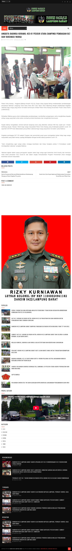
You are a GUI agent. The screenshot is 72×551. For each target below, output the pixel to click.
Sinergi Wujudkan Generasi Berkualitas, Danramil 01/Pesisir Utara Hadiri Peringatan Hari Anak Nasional (40, 368)
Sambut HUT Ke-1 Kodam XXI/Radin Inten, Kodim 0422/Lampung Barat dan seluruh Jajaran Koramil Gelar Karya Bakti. (40, 335)
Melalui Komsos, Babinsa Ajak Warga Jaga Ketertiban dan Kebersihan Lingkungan (37, 342)
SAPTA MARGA (16, 375)
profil (4, 441)
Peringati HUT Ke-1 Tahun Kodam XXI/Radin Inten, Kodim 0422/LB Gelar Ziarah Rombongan (40, 478)
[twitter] (65, 2)
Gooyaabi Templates (52, 548)
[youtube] (70, 2)
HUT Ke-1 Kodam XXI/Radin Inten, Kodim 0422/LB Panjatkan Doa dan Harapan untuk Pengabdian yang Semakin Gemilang (37, 319)
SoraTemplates (44, 548)
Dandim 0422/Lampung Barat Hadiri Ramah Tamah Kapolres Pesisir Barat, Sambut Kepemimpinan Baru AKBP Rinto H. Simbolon (38, 501)
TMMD (4, 444)
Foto (4, 429)
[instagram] (67, 2)
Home (4, 28)
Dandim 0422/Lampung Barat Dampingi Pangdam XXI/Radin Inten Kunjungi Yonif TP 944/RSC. (41, 326)
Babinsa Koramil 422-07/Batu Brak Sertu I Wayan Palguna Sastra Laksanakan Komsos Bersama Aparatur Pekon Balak (39, 360)
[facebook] (62, 2)
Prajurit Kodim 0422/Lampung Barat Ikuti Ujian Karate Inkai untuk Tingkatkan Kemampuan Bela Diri (40, 351)
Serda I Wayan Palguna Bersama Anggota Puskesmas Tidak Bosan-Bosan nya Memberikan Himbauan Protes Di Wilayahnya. (39, 311)
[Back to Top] (69, 548)
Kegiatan (5, 432)
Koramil (5, 435)
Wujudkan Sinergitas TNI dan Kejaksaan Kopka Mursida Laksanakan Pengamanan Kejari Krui (40, 383)
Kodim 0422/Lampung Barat (16, 548)
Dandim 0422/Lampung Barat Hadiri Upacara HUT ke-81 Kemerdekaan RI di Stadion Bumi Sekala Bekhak (39, 463)
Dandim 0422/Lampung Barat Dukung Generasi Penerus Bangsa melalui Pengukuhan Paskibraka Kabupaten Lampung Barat (38, 509)
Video (4, 447)
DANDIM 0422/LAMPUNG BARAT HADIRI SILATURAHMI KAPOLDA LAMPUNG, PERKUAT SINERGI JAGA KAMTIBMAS (40, 493)
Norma (4, 438)
